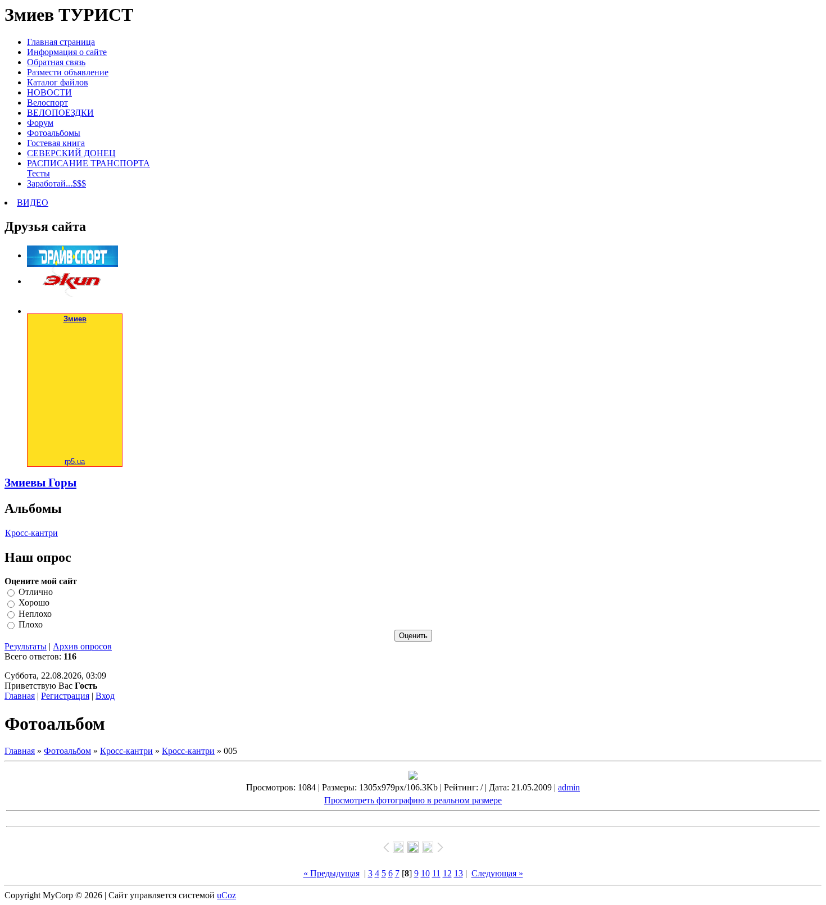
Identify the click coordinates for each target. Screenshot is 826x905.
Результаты (25, 646)
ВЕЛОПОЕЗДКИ (60, 112)
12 (447, 873)
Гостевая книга (56, 143)
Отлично (36, 592)
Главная (19, 696)
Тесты (38, 173)
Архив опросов (82, 646)
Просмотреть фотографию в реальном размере (413, 800)
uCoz (226, 895)
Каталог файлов (57, 82)
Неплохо (35, 614)
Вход (105, 696)
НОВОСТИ (49, 92)
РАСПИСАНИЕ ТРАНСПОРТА (88, 163)
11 (436, 873)
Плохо (31, 624)
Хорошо (34, 603)
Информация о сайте (67, 52)
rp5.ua (75, 461)
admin (569, 787)
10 (425, 873)
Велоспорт (47, 102)
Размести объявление (67, 72)
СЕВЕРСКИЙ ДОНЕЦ (71, 153)
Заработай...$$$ (56, 183)
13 (458, 873)
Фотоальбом (67, 751)
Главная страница (61, 42)
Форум (40, 123)
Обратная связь (56, 62)
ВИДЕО (32, 202)
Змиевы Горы (40, 482)
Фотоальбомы (53, 133)
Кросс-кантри (31, 533)
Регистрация (65, 696)
